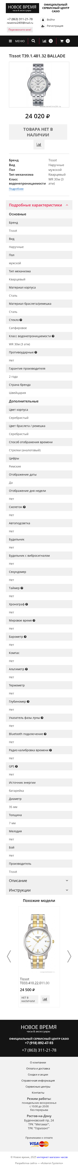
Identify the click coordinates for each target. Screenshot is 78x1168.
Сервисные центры (38, 1086)
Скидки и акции (38, 1074)
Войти (50, 19)
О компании (38, 1062)
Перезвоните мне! (20, 29)
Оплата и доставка (38, 1068)
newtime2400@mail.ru (20, 23)
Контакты (38, 1092)
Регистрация (54, 26)
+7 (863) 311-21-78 (20, 19)
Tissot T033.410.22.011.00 (35, 981)
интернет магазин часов (52, 1157)
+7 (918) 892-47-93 (39, 1043)
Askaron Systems (52, 1163)
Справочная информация (38, 1080)
